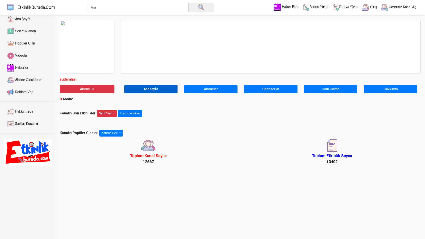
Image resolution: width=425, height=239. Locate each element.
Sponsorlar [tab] (270, 89)
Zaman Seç (109, 133)
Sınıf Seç (105, 113)
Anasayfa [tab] (151, 89)
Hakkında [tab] (391, 89)
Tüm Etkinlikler (130, 113)
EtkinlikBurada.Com (36, 7)
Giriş (373, 7)
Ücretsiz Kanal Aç (402, 7)
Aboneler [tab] (211, 89)
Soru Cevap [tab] (331, 89)
